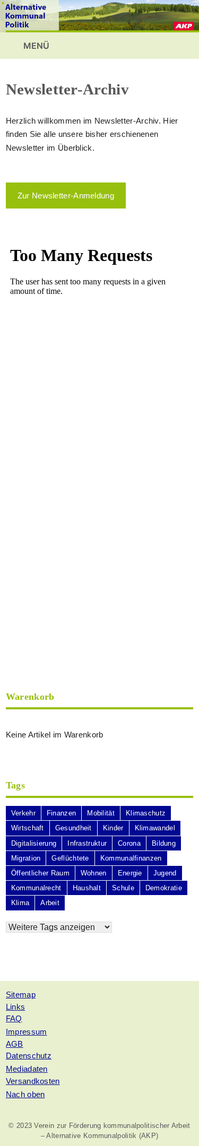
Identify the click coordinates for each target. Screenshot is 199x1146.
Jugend (165, 873)
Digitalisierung (34, 843)
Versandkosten (33, 1081)
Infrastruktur (87, 843)
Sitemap (21, 994)
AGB (14, 1043)
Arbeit (49, 903)
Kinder (113, 828)
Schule (123, 888)
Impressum (26, 1031)
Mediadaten (27, 1068)
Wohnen (94, 873)
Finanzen (61, 813)
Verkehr (23, 813)
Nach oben (25, 1094)
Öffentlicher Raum (40, 873)
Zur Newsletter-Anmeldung (66, 195)
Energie (130, 873)
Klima (20, 903)
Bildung (164, 843)
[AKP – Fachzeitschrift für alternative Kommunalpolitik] (99, 15)
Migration (26, 858)
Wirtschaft (27, 828)
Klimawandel (155, 828)
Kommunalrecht (36, 888)
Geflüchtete (70, 858)
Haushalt (87, 888)
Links (15, 1006)
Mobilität (101, 813)
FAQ (14, 1018)
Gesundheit (73, 828)
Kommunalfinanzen (131, 858)
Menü (35, 45)
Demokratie (163, 888)
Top (187, 1131)
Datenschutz (28, 1055)
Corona (129, 843)
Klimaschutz (146, 813)
